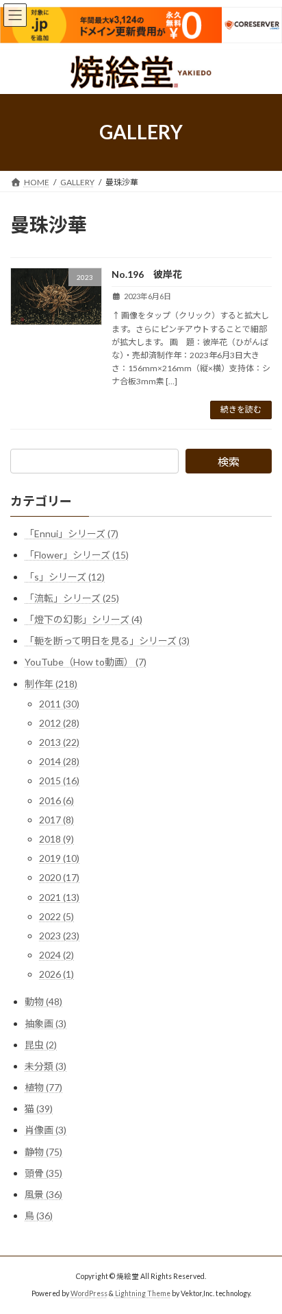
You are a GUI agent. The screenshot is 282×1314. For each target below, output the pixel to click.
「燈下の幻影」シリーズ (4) (83, 618)
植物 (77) (43, 1087)
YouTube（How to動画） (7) (85, 662)
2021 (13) (59, 896)
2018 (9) (56, 839)
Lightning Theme (142, 1293)
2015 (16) (59, 780)
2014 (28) (59, 761)
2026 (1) (56, 974)
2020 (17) (59, 877)
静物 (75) (43, 1151)
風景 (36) (43, 1194)
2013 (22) (59, 742)
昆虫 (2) (41, 1044)
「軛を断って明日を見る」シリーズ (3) (107, 640)
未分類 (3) (45, 1065)
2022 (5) (56, 916)
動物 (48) (43, 1001)
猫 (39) (39, 1108)
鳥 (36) (39, 1215)
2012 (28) (59, 722)
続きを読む (240, 409)
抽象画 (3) (45, 1023)
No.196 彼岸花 (147, 274)
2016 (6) (56, 800)
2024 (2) (56, 955)
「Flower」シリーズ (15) (77, 555)
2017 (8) (56, 819)
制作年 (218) (51, 683)
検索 (229, 461)
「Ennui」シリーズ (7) (71, 533)
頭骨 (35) (43, 1172)
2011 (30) (59, 703)
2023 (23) (59, 935)
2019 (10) (59, 858)
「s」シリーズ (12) (65, 576)
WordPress (88, 1293)
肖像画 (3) (45, 1130)
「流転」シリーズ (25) (72, 597)
